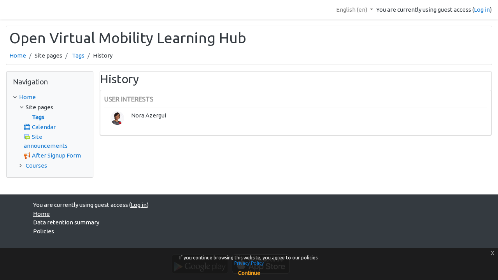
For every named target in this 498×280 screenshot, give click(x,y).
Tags (78, 55)
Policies (43, 231)
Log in (482, 9)
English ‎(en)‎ (352, 9)
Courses (36, 165)
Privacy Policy (249, 263)
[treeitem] (50, 97)
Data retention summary (66, 222)
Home (17, 55)
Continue (249, 273)
